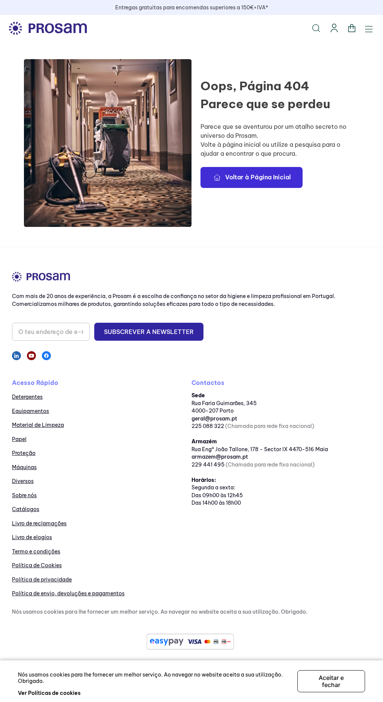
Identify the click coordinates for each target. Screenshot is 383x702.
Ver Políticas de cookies (49, 693)
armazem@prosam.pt (220, 456)
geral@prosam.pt (214, 418)
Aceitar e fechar (331, 681)
